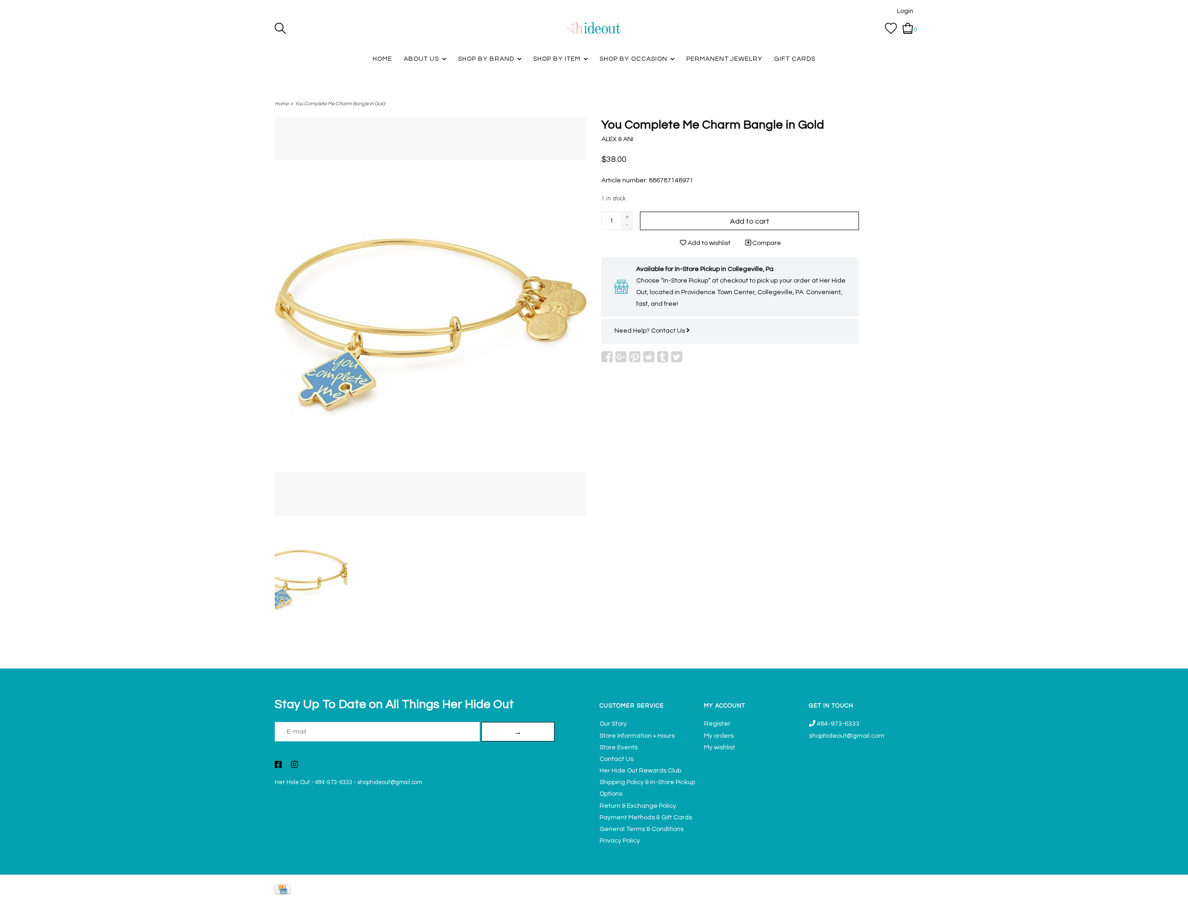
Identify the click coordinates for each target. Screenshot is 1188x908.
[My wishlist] (891, 28)
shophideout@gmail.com (389, 782)
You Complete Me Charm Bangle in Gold (340, 103)
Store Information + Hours (637, 736)
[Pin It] (634, 356)
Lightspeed (904, 897)
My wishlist (719, 747)
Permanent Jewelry (724, 59)
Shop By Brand (486, 59)
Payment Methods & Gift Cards (646, 817)
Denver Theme (830, 897)
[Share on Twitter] (676, 356)
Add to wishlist (708, 243)
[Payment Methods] (284, 892)
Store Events (619, 747)
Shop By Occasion (633, 59)
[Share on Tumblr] (662, 356)
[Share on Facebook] (607, 356)
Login (905, 11)
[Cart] (908, 28)
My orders (719, 736)
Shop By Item (557, 59)
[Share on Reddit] (648, 356)
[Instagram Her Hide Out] (294, 765)
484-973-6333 (333, 782)
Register (717, 724)
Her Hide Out (292, 782)
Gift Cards (794, 59)
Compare (766, 243)
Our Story (613, 724)
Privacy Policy (620, 840)
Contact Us (668, 331)
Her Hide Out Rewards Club (640, 770)
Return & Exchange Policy (638, 806)
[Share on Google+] (620, 356)
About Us (421, 59)
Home (382, 59)
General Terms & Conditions (642, 829)
